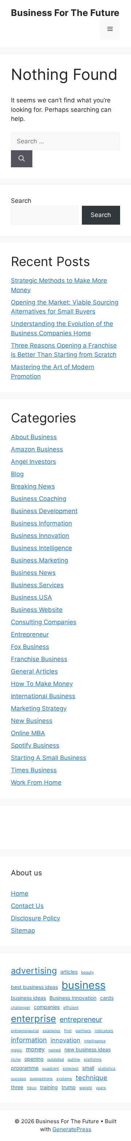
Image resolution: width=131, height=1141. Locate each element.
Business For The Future (65, 12)
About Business (34, 437)
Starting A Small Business (48, 757)
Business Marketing (39, 560)
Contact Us (27, 905)
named (54, 1050)
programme (25, 1068)
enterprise (33, 1018)
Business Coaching (38, 498)
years (101, 1087)
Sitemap (23, 930)
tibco (31, 1087)
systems (64, 1078)
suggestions (41, 1078)
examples (51, 1030)
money (35, 1049)
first (68, 1030)
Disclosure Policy (35, 918)
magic (16, 1050)
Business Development (44, 511)
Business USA (31, 597)
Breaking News (33, 486)
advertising (34, 970)
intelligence (95, 1041)
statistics (106, 1068)
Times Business (34, 770)
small (88, 1068)
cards (107, 998)
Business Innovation (40, 535)
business (83, 985)
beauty (87, 972)
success (18, 1078)
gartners (83, 1030)
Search (21, 200)
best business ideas (34, 987)
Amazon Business (37, 449)
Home (19, 893)
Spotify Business (35, 745)
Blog (17, 474)
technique (91, 1077)
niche (16, 1059)
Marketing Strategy (39, 708)
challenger (20, 1007)
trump (68, 1087)
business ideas (28, 998)
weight (85, 1087)
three (17, 1087)
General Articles (34, 671)
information (29, 1040)
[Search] (21, 159)
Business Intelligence (41, 548)
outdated (55, 1059)
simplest (71, 1068)
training (49, 1087)
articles (69, 972)
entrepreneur (81, 1019)
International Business (43, 696)
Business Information (41, 523)
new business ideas (87, 1049)
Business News (33, 572)
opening (34, 1059)
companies (47, 1007)
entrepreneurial (25, 1030)
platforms (93, 1059)
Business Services (37, 585)
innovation (65, 1040)
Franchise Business (39, 659)
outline (74, 1059)
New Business (31, 720)
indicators (104, 1030)
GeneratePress (71, 1129)
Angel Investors (33, 461)
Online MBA (28, 733)
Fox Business (30, 646)
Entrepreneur (30, 634)
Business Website (37, 609)
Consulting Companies (43, 622)
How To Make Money (42, 683)
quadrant (50, 1068)
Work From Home (36, 782)
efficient (71, 1007)
